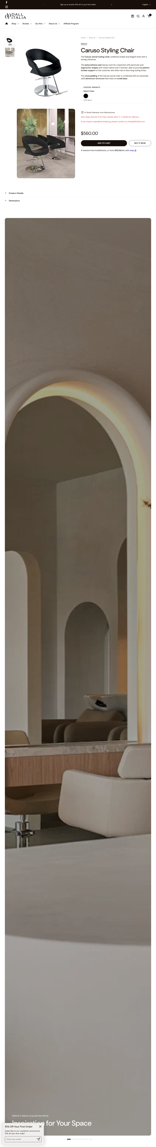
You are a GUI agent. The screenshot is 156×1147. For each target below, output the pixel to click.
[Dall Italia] (15, 16)
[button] (149, 16)
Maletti (84, 44)
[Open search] (138, 16)
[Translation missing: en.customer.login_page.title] (143, 16)
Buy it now (140, 143)
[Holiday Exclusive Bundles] (132, 16)
